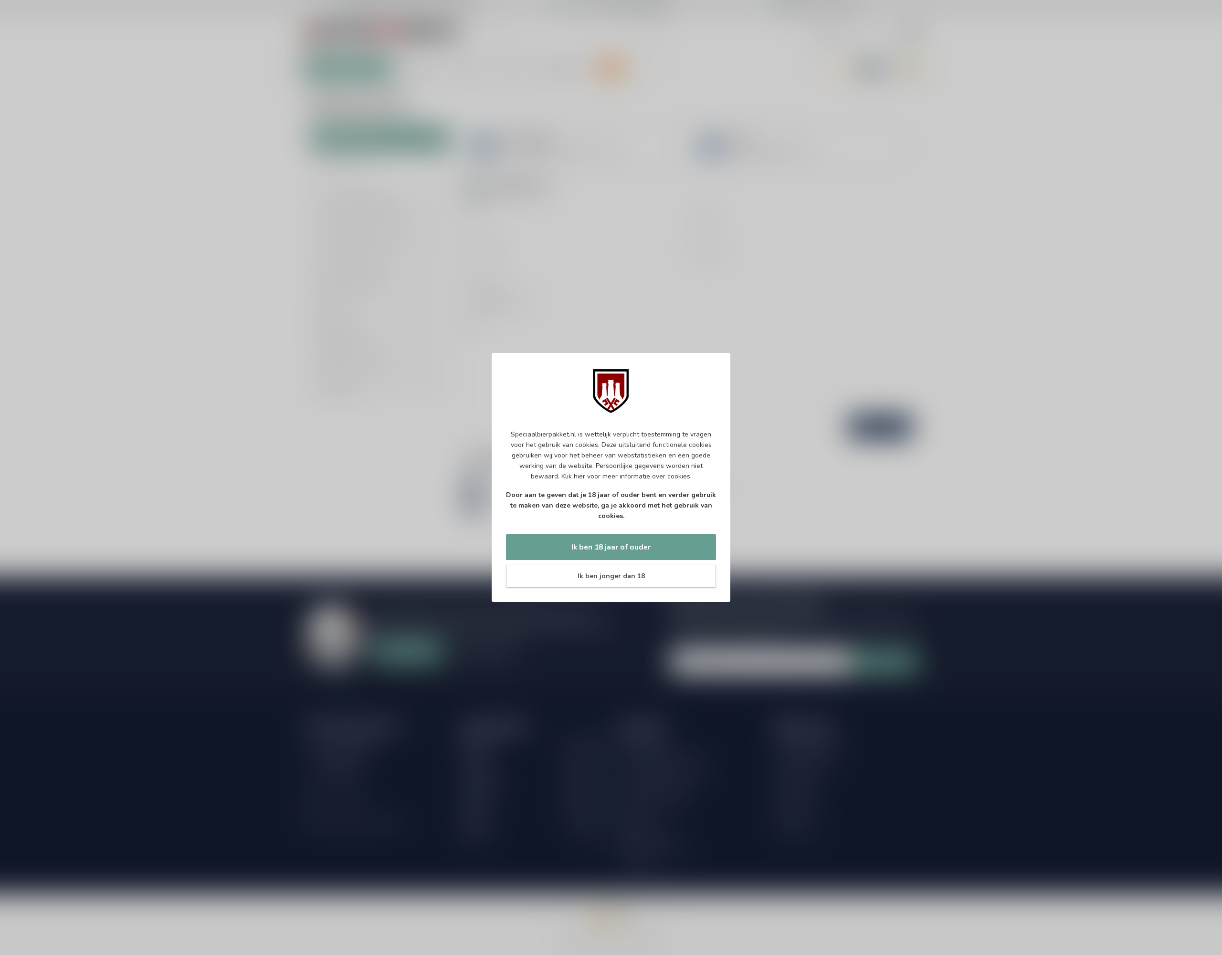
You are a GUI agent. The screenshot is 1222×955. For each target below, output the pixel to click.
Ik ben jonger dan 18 (611, 576)
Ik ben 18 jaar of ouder (611, 547)
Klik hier (573, 476)
